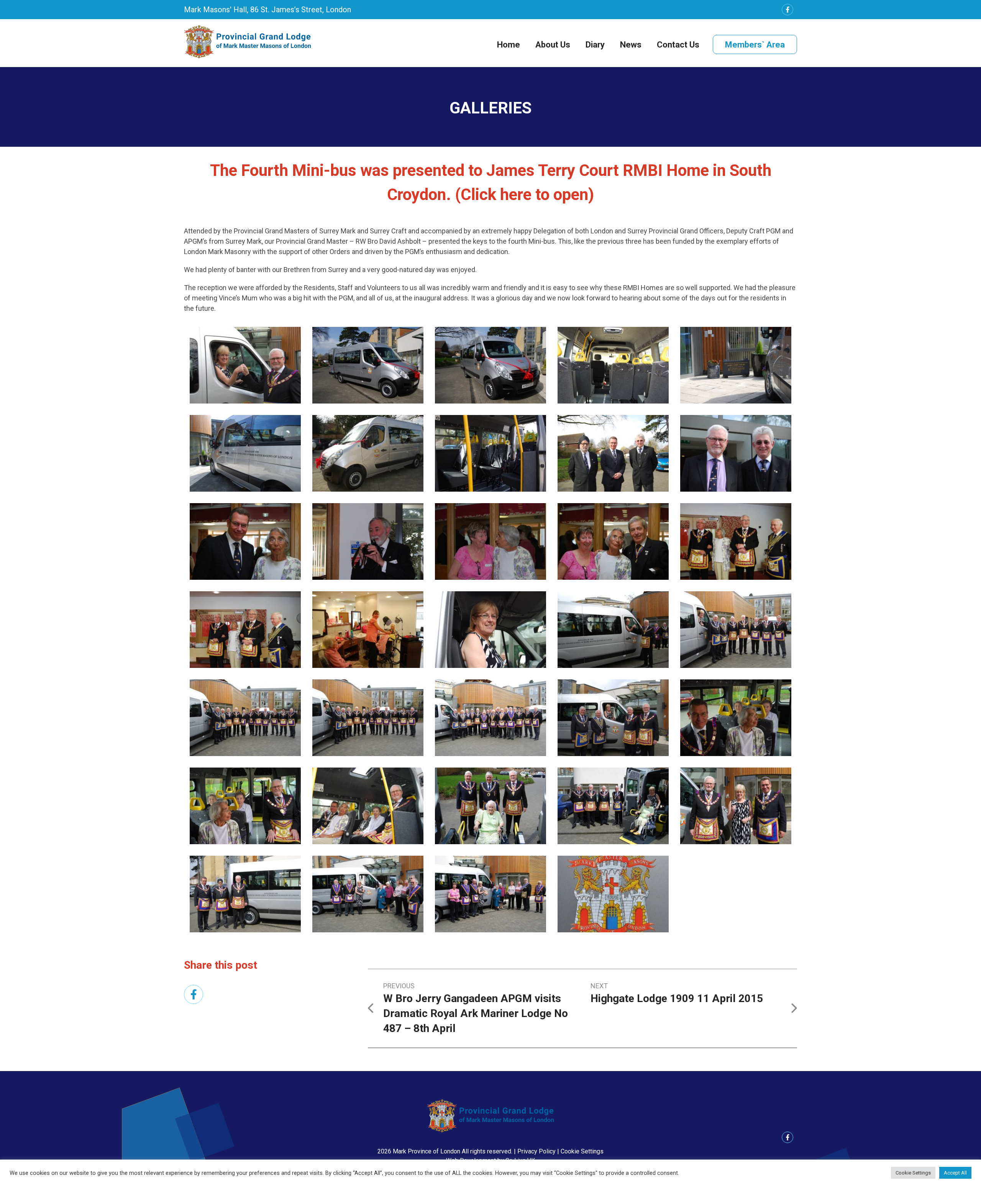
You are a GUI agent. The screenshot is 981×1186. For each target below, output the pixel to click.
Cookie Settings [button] (582, 1151)
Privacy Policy (536, 1151)
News (630, 44)
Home (508, 44)
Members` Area (755, 44)
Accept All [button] (955, 1173)
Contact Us (678, 44)
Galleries (490, 107)
